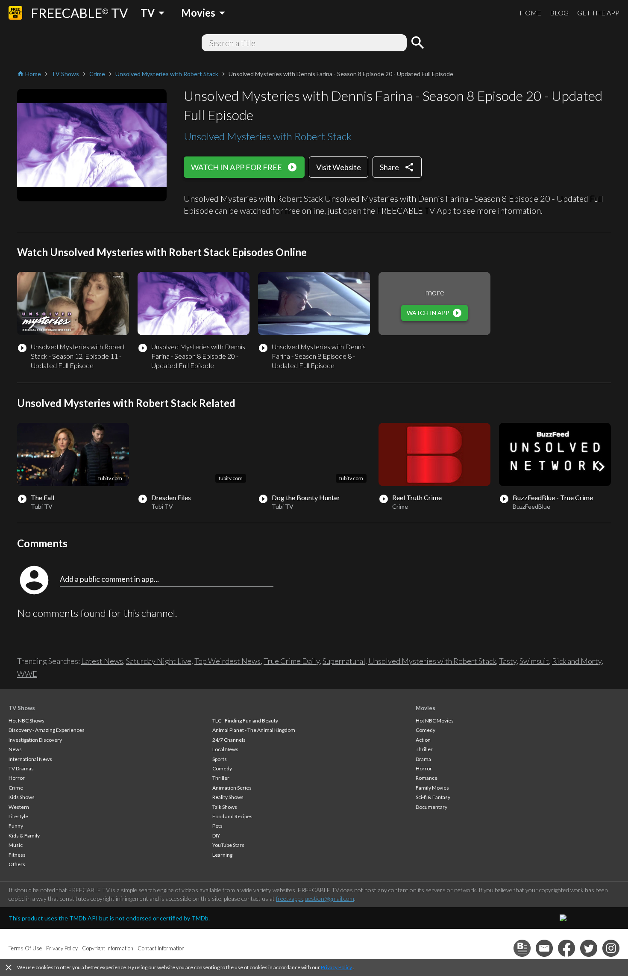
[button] (601, 466)
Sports (219, 759)
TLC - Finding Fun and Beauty (245, 720)
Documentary (431, 807)
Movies (425, 708)
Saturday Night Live (158, 661)
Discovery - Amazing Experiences (47, 730)
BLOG (559, 13)
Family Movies (432, 787)
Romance (426, 778)
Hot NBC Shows (26, 720)
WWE (27, 673)
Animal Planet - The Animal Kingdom (253, 730)
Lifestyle (18, 816)
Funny (16, 826)
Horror (17, 778)
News (15, 749)
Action (423, 740)
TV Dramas (21, 768)
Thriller (220, 778)
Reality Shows (228, 797)
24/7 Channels (229, 740)
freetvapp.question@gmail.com (315, 898)
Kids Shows (22, 797)
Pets (217, 826)
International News (30, 759)
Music (16, 845)
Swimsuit (534, 661)
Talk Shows (224, 807)
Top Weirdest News (227, 661)
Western (19, 807)
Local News (225, 749)
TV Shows (22, 708)
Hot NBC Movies (435, 720)
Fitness (17, 855)
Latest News (102, 661)
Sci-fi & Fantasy (433, 797)
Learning (222, 855)
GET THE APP (598, 13)
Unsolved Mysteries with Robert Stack (268, 136)
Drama (423, 759)
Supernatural (344, 661)
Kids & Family (24, 835)
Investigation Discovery (35, 740)
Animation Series (232, 787)
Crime (16, 787)
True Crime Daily (292, 661)
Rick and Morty (577, 661)
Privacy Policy (336, 967)
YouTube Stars (228, 845)
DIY (216, 835)
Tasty (507, 661)
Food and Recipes (232, 816)
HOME (530, 13)
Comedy (222, 768)
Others (17, 864)
